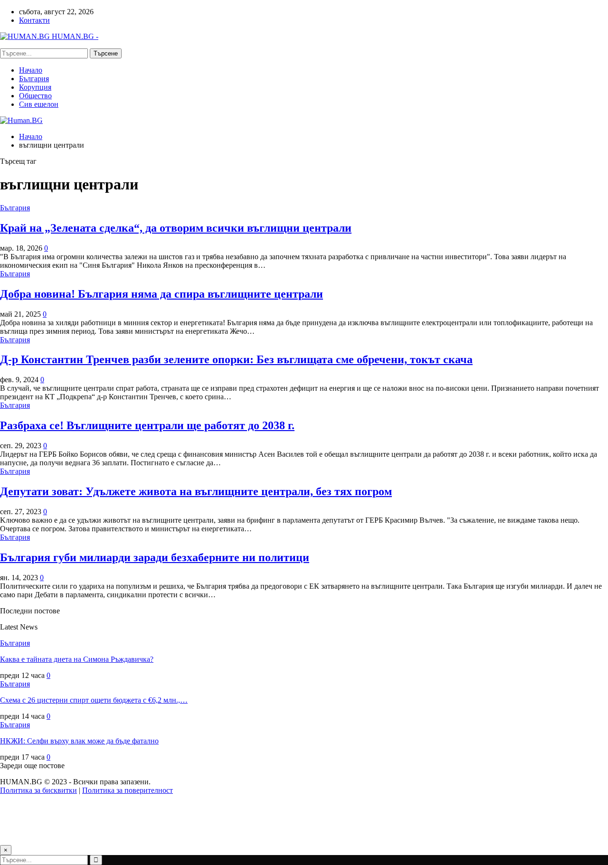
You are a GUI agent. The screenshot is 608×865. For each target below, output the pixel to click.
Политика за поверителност (127, 790)
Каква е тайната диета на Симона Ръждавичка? (76, 659)
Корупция (35, 87)
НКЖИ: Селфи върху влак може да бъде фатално (79, 741)
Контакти (34, 20)
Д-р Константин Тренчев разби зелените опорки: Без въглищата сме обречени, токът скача (236, 359)
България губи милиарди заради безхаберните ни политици (154, 557)
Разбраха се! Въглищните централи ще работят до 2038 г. (147, 425)
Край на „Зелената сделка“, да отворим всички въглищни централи (176, 228)
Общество (35, 96)
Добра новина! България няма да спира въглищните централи (161, 294)
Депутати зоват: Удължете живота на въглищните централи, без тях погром (196, 491)
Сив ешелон (38, 104)
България (34, 79)
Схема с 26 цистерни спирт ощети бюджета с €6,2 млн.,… (94, 700)
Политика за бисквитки (38, 790)
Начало (30, 70)
